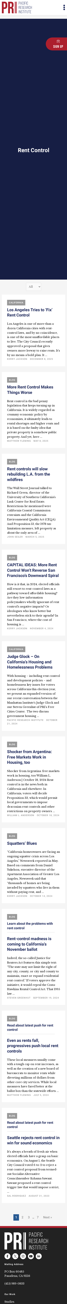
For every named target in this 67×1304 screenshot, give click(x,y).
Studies (9, 1301)
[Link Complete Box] (33, 330)
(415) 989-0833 (14, 1283)
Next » (47, 1217)
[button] (49, 7)
